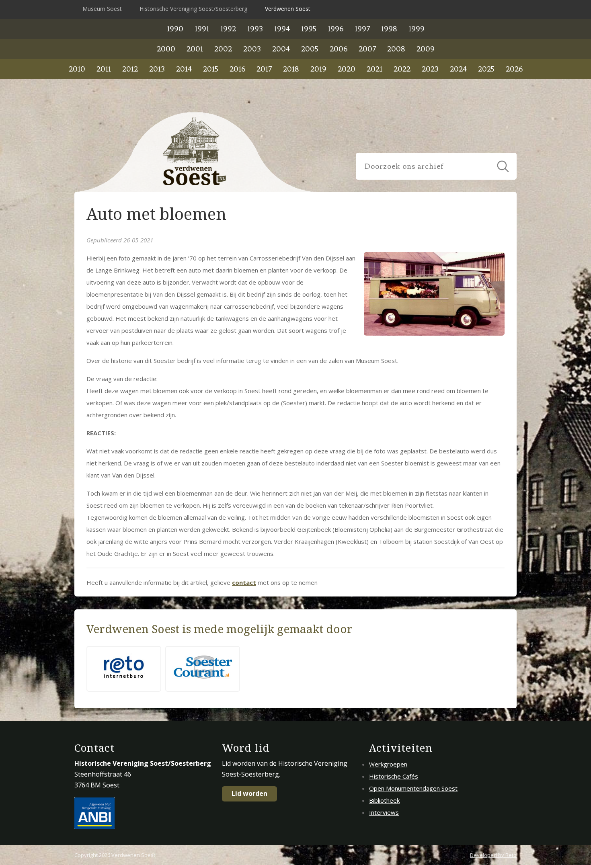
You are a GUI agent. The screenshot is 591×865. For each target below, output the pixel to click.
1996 (335, 28)
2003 (252, 48)
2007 (367, 48)
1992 (228, 28)
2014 (184, 69)
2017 (264, 69)
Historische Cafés (393, 776)
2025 (486, 69)
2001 (195, 48)
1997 (362, 28)
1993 (255, 28)
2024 (458, 69)
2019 (318, 69)
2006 (338, 48)
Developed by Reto (493, 855)
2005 (309, 48)
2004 (281, 48)
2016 (237, 69)
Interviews (384, 812)
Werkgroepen (388, 764)
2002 (223, 48)
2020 (346, 69)
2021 (374, 69)
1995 (308, 28)
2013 (157, 69)
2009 (426, 48)
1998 (389, 28)
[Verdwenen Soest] (195, 152)
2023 (430, 69)
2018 (291, 69)
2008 (396, 48)
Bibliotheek (384, 800)
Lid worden (249, 793)
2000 (166, 48)
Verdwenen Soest (287, 8)
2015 (210, 69)
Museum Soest (102, 8)
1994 (282, 28)
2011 (103, 69)
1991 (202, 28)
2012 (130, 69)
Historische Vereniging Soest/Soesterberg (193, 8)
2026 (514, 69)
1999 (416, 28)
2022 (402, 69)
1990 (175, 28)
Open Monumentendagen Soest (413, 788)
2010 (77, 69)
